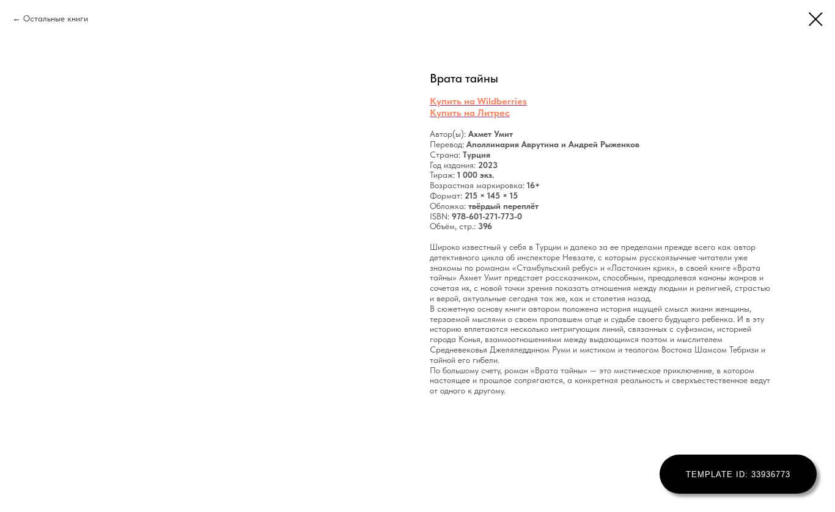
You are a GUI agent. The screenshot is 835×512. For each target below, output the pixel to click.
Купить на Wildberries (478, 101)
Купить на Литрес (470, 113)
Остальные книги (55, 18)
